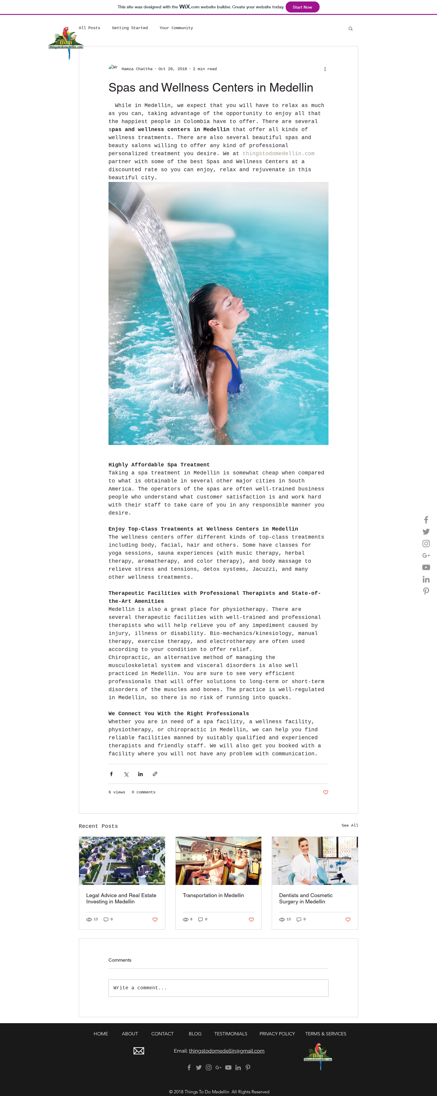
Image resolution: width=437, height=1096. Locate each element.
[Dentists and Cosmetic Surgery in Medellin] (315, 861)
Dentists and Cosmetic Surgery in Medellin (306, 898)
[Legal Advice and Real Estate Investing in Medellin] (122, 861)
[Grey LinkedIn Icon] (426, 579)
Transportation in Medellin (213, 895)
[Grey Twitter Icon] (426, 532)
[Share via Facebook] (111, 774)
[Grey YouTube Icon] (426, 567)
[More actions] (324, 69)
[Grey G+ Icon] (426, 555)
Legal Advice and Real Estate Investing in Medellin (121, 898)
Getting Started (130, 28)
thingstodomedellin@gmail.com (227, 1051)
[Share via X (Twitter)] (126, 774)
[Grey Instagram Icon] (426, 543)
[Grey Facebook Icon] (426, 520)
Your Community (176, 28)
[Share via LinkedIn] (140, 774)
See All (350, 825)
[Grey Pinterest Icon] (426, 591)
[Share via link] (155, 774)
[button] (350, 28)
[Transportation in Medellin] (219, 861)
